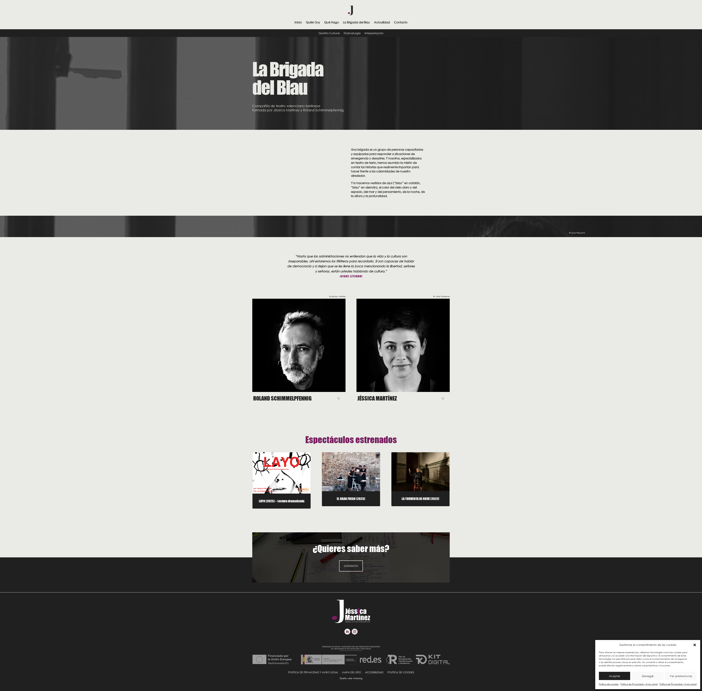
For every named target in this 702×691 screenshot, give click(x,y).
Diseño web (346, 678)
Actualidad (382, 22)
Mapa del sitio (351, 672)
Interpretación (374, 33)
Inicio (298, 22)
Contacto (400, 22)
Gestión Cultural (329, 33)
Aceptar (614, 676)
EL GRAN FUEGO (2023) (351, 499)
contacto (351, 566)
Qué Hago (331, 22)
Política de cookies (609, 684)
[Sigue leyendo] (351, 276)
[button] (695, 645)
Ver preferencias (681, 676)
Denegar (648, 676)
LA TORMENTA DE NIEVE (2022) (420, 499)
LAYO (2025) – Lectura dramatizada (281, 501)
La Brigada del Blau (356, 22)
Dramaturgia (352, 33)
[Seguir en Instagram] (355, 632)
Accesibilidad (374, 672)
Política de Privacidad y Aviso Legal (639, 684)
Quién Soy (313, 22)
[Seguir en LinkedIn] (347, 632)
